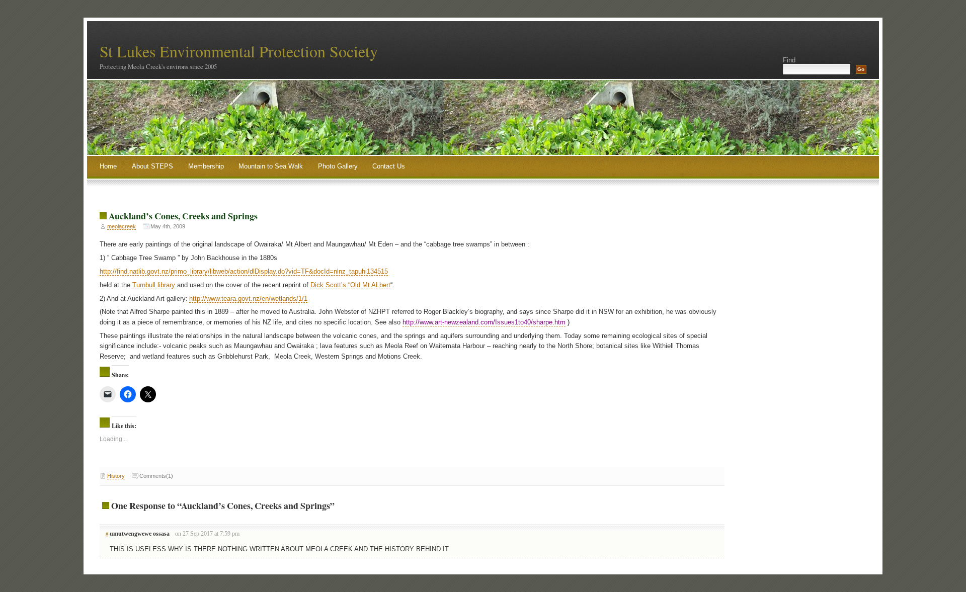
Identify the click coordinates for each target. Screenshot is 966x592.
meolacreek (121, 226)
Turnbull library (153, 285)
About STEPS (152, 166)
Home (108, 166)
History (116, 476)
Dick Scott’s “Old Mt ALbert (350, 285)
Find (789, 60)
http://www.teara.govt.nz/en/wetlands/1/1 (248, 298)
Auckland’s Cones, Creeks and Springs (183, 215)
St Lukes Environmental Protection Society (239, 51)
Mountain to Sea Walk (270, 166)
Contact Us (388, 166)
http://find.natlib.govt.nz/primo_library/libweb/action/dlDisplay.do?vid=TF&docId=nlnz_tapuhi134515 (244, 271)
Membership (206, 166)
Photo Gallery (338, 166)
